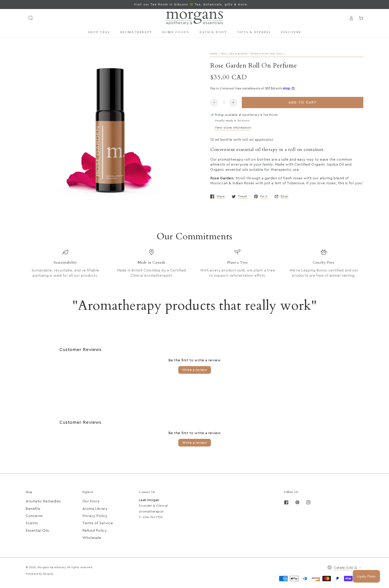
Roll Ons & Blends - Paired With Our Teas (252, 54)
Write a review (194, 370)
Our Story (91, 501)
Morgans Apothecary (52, 567)
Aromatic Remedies (43, 501)
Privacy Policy (94, 516)
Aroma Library (95, 509)
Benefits (33, 509)
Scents (32, 523)
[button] (31, 18)
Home (214, 54)
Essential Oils (37, 530)
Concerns (34, 516)
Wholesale (91, 538)
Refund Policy (94, 530)
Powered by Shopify (40, 573)
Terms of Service (97, 523)
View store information (233, 127)
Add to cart (303, 102)
